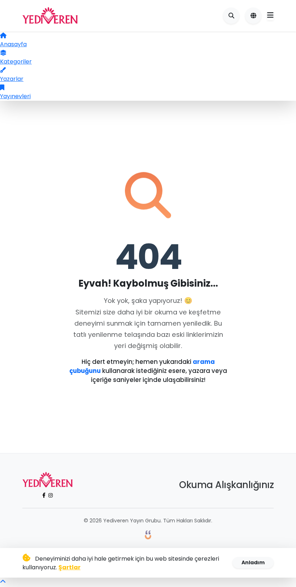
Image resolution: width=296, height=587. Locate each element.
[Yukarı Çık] (3, 582)
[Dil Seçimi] (253, 16)
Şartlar (69, 567)
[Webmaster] (148, 534)
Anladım (253, 562)
